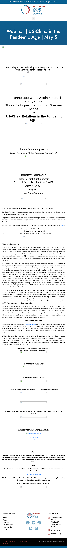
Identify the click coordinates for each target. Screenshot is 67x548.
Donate (32, 474)
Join (27, 474)
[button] (33, 18)
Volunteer (38, 474)
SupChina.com (31, 324)
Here (62, 225)
